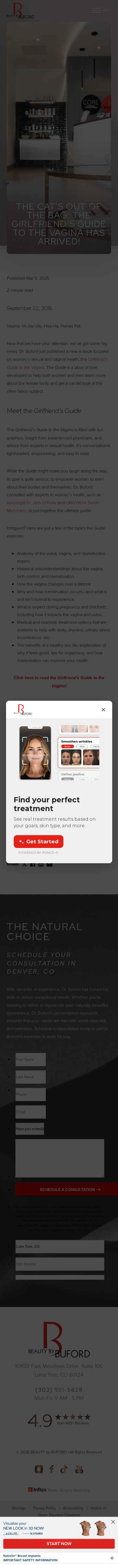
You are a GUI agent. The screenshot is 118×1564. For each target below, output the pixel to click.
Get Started (42, 841)
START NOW (59, 1544)
